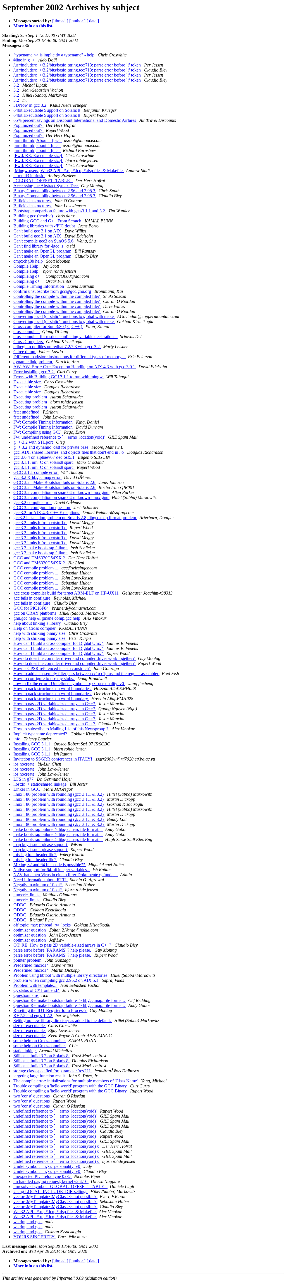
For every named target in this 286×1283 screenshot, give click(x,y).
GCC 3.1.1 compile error (36, 472)
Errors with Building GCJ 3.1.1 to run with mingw (58, 376)
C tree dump (24, 351)
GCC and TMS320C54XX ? (39, 557)
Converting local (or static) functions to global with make (64, 316)
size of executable (29, 1025)
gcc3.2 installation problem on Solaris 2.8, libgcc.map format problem (75, 517)
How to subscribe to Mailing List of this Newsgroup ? (61, 728)
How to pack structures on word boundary (51, 698)
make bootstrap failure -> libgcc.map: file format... (58, 829)
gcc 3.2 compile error (32, 502)
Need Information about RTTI (40, 879)
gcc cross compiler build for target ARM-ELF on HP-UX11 (66, 593)
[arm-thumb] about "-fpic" (37, 145)
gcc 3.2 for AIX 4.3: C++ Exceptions (46, 512)
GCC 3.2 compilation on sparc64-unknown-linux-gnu (61, 492)
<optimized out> (28, 125)
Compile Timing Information (39, 286)
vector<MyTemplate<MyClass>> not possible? (55, 1196)
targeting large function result (39, 1075)
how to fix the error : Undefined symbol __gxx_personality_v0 (69, 683)
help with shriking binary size (39, 633)
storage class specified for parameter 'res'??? (52, 1070)
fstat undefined (26, 412)
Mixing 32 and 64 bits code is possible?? (49, 864)
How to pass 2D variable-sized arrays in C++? (54, 703)
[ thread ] (60, 20)
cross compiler (26, 331)
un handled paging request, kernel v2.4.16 (51, 1181)
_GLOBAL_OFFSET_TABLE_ (43, 180)
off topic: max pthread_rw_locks (42, 925)
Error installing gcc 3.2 (34, 371)
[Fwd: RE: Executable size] (38, 155)
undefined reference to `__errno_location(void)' (55, 1111)
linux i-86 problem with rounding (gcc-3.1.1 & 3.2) (59, 794)
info (17, 738)
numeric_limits (26, 894)
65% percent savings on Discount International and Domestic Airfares (75, 120)
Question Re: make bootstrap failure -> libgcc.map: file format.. (69, 1000)
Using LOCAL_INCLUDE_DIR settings (50, 1191)
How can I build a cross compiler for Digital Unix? (58, 643)
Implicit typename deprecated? (40, 733)
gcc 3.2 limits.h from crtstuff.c (40, 522)
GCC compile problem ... (36, 568)
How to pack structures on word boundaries (52, 688)
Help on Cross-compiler (35, 628)
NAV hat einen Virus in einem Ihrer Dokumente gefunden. (65, 874)
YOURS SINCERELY (34, 1236)
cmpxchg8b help (28, 261)
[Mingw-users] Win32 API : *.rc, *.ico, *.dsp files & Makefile (68, 170)
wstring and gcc (27, 1221)
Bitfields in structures (32, 200)
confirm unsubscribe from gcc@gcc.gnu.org (52, 291)
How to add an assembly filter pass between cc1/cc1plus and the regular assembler (86, 673)
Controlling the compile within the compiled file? (57, 296)
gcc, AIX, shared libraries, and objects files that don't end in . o (69, 452)
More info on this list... (34, 25)
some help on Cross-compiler (39, 1040)
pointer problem (27, 960)
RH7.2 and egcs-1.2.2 (33, 1015)
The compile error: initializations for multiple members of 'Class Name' (76, 1080)
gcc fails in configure (32, 598)
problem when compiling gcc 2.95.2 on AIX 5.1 (56, 980)
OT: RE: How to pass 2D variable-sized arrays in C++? (62, 945)
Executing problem (30, 397)
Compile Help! (27, 266)
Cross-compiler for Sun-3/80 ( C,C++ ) (48, 326)
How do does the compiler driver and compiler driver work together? (74, 658)
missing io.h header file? (35, 854)
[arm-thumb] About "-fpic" (37, 140)
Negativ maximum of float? (38, 884)
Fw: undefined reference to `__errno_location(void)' (59, 437)
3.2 (16, 85)
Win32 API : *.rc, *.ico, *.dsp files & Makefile (55, 1211)
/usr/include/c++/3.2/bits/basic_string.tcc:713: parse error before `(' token (77, 65)
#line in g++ (24, 60)
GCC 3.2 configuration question (42, 507)
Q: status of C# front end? (36, 990)
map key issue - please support (40, 844)
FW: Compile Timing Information (43, 422)
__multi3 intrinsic (29, 175)
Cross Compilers (28, 341)
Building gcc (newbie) (33, 215)
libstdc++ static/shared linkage (40, 784)
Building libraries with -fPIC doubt (44, 226)
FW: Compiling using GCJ (37, 432)
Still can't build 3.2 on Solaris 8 (41, 1055)
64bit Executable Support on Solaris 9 (47, 110)
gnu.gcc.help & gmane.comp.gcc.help (47, 618)
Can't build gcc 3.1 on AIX (37, 231)
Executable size (27, 381)
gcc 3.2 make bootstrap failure (40, 547)
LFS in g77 (24, 779)
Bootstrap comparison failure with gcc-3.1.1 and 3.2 (59, 210)
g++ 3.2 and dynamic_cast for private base (51, 447)
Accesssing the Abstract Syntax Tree (46, 185)
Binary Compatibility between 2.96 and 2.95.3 (54, 190)
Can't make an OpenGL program (42, 251)
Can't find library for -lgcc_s (38, 246)
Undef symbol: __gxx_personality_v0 (47, 1166)
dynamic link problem (33, 361)
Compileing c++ (28, 276)
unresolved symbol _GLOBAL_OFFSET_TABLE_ (60, 1186)
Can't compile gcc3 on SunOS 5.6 (44, 241)
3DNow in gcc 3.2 (30, 105)
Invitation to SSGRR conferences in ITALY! (53, 759)
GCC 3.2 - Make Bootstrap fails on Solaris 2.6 (54, 482)
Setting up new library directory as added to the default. (62, 1020)
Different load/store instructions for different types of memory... (69, 356)
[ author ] (77, 20)
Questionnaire (26, 995)
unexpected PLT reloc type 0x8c (42, 1176)
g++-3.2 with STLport (33, 442)
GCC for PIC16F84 (31, 608)
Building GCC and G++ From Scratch (47, 220)
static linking (25, 1050)
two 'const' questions (32, 1096)
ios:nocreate (24, 764)
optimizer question (30, 930)
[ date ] (93, 20)
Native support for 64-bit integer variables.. (51, 869)
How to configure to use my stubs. (44, 678)
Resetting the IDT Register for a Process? (50, 1010)
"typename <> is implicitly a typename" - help (54, 55)
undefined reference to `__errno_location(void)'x (56, 1146)
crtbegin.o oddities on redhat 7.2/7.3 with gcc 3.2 (57, 346)
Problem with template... (35, 985)
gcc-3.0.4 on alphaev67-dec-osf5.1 (44, 457)
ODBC (20, 904)
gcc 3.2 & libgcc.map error (37, 477)
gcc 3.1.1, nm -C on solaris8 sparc (44, 462)
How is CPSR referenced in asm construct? (52, 668)
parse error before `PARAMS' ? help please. (52, 950)
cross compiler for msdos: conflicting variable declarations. (65, 336)
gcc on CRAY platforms (35, 613)
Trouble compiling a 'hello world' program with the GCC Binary (70, 1086)
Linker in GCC (27, 789)
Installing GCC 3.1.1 (32, 744)
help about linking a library (37, 623)
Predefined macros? (31, 965)
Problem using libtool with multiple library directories (60, 975)
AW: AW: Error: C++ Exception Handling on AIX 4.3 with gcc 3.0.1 (74, 366)
